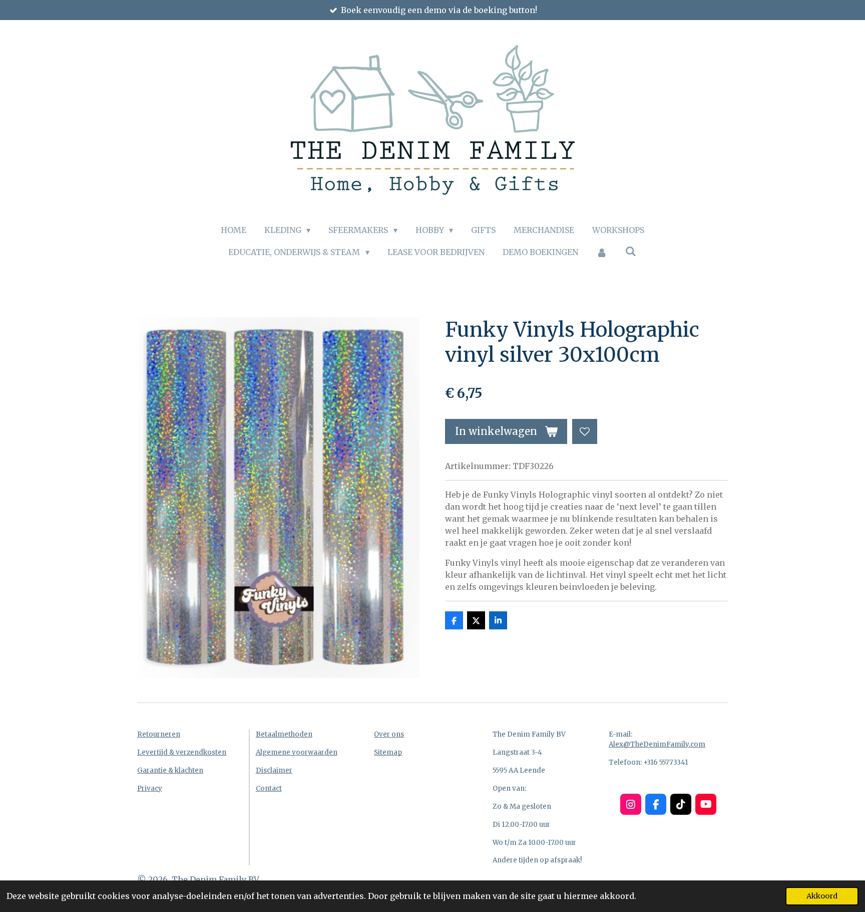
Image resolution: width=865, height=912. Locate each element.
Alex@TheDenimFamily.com (657, 744)
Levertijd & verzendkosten (181, 752)
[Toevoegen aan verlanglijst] (584, 431)
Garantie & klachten (170, 770)
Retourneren (158, 734)
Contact (269, 788)
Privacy (149, 788)
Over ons (389, 734)
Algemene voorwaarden (296, 752)
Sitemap (388, 752)
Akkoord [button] (821, 895)
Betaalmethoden (284, 734)
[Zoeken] (631, 251)
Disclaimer (274, 770)
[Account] (602, 252)
